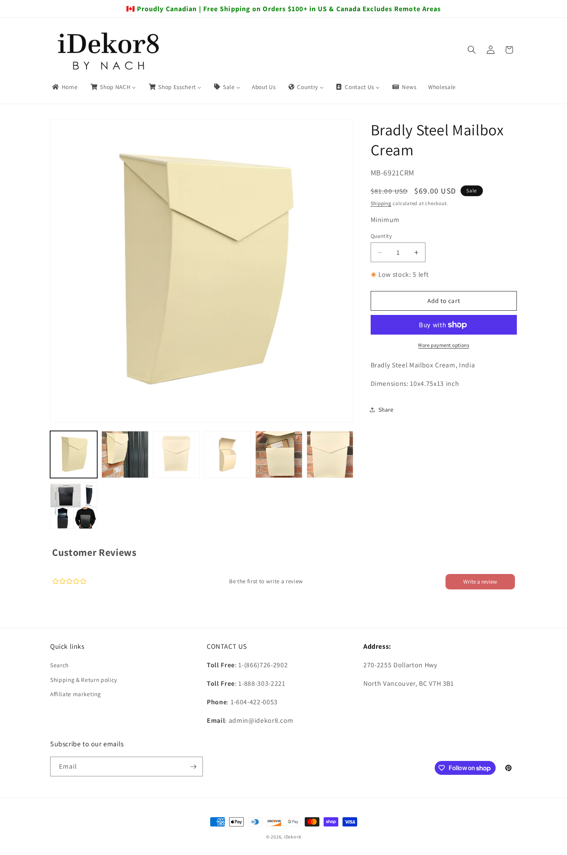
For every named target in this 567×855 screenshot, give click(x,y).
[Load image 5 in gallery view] (278, 454)
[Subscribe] (193, 767)
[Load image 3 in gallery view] (176, 454)
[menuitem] (64, 87)
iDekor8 (292, 837)
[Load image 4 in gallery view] (227, 454)
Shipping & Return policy (83, 679)
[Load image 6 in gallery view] (330, 454)
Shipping (381, 203)
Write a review (480, 581)
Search (59, 665)
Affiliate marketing (75, 694)
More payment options (443, 345)
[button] (471, 49)
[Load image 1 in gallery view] (73, 454)
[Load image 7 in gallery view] (73, 505)
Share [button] (386, 409)
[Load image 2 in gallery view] (124, 454)
